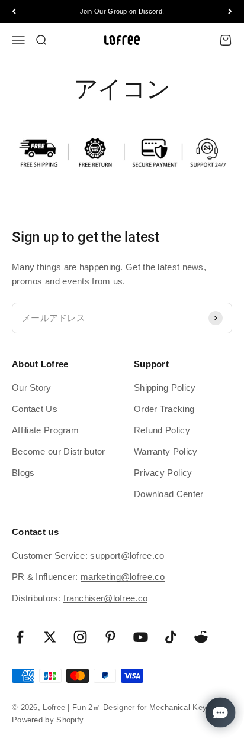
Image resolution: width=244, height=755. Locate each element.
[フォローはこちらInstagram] (80, 637)
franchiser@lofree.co (105, 598)
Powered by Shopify (48, 719)
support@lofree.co (127, 555)
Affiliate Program (45, 430)
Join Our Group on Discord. (122, 11)
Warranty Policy (166, 451)
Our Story (32, 388)
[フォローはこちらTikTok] (171, 637)
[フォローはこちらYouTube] (141, 637)
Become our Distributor (58, 451)
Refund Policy (162, 430)
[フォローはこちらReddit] (201, 637)
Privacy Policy (163, 473)
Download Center (169, 494)
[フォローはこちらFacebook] (20, 637)
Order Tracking (164, 409)
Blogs (23, 473)
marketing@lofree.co (123, 577)
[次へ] (230, 11)
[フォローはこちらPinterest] (110, 637)
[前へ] (14, 11)
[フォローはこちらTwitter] (50, 637)
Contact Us (34, 409)
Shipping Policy (165, 388)
